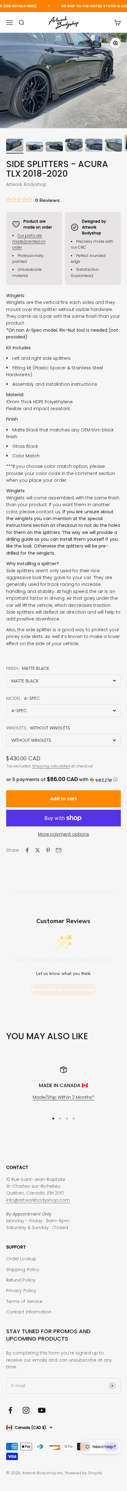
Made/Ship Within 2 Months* (64, 1097)
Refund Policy (20, 1280)
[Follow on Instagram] (26, 1410)
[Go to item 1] (14, 146)
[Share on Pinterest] (48, 850)
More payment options (63, 834)
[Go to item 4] (74, 146)
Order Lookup (21, 1259)
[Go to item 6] (113, 146)
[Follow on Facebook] (10, 1410)
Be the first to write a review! (63, 990)
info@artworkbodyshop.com (38, 1200)
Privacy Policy (21, 1290)
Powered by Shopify (83, 1473)
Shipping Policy (22, 1269)
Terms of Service (24, 1301)
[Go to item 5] (93, 146)
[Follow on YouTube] (42, 1410)
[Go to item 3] (54, 147)
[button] (63, 779)
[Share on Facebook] (27, 850)
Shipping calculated (51, 766)
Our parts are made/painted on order (29, 241)
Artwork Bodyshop (26, 184)
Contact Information (28, 1312)
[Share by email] (58, 850)
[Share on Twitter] (37, 850)
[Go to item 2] (34, 147)
